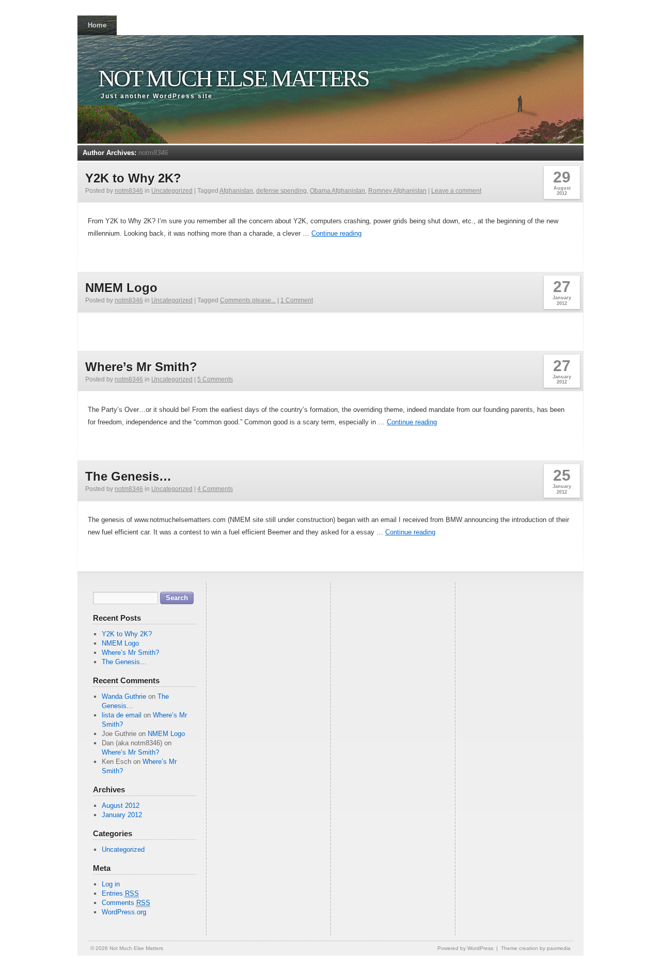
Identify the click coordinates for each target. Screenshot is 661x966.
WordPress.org (124, 912)
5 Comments (215, 379)
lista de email (121, 715)
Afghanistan (236, 190)
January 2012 (122, 815)
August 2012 (120, 805)
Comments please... (248, 300)
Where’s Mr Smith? (141, 367)
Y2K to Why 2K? (133, 178)
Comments (126, 903)
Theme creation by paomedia (536, 948)
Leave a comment (456, 190)
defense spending (281, 190)
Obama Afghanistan (337, 190)
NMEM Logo (121, 288)
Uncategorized (172, 190)
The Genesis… (128, 476)
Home (97, 25)
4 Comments (215, 489)
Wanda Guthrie (124, 696)
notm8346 (153, 153)
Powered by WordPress (465, 948)
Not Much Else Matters (233, 78)
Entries (120, 893)
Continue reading (336, 233)
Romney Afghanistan (397, 190)
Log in (111, 884)
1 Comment (296, 300)
